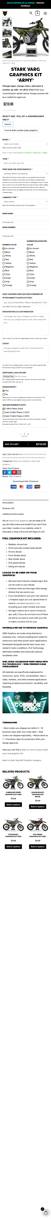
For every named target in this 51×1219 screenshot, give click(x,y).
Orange (8, 285)
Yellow (8, 263)
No (6, 394)
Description (8, 502)
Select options (13, 804)
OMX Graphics (15, 476)
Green (8, 278)
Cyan (7, 274)
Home (4, 60)
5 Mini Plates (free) (14, 408)
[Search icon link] (31, 13)
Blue (7, 270)
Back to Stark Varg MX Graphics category (21, 760)
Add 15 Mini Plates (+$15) (17, 416)
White (8, 255)
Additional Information (13, 514)
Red (7, 259)
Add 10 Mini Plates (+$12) (17, 412)
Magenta (9, 266)
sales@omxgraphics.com (28, 603)
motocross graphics (18, 520)
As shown (10, 248)
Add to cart (25, 444)
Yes (7, 390)
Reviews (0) (8, 508)
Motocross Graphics (14, 60)
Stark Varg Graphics (30, 60)
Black (7, 252)
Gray (7, 281)
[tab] (25, 503)
